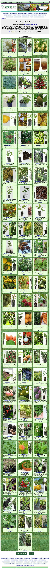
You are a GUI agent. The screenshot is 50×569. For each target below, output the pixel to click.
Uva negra (24, 382)
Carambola (22, 235)
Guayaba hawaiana (40, 491)
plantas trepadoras (42, 560)
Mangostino (37, 181)
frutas (13, 563)
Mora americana (6, 418)
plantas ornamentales (8, 15)
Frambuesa (22, 307)
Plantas (2, 18)
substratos (13, 561)
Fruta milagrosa (7, 145)
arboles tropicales (14, 560)
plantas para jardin (17, 16)
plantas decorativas (25, 15)
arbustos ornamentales (27, 563)
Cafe (39, 89)
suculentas (31, 560)
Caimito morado (22, 127)
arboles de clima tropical (44, 558)
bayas (31, 16)
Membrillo (7, 289)
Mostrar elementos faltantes (26, 37)
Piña (39, 528)
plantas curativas (34, 15)
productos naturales (19, 558)
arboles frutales (6, 13)
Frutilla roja (8, 71)
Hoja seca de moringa (25, 472)
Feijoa (23, 271)
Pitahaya (38, 235)
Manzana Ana (7, 400)
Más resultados (21, 553)
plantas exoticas (27, 558)
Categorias (19, 2)
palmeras (35, 560)
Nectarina (23, 289)
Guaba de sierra (23, 528)
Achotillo (23, 345)
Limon (8, 271)
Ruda (8, 89)
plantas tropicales (13, 13)
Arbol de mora (22, 436)
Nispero (23, 326)
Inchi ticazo (8, 163)
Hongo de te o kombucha (39, 71)
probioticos (46, 561)
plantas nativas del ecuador (39, 16)
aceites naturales (19, 563)
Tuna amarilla (8, 345)
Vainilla (7, 235)
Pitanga (7, 217)
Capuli (8, 491)
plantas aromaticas (25, 16)
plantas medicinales (43, 13)
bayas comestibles (4, 558)
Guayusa (38, 145)
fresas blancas (26, 565)
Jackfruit (7, 181)
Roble (8, 528)
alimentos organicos (6, 561)
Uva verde (23, 418)
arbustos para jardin (7, 563)
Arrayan (38, 307)
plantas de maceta (9, 16)
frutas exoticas (43, 563)
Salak (23, 217)
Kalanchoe (7, 472)
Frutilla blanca (37, 52)
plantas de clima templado (33, 13)
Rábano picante (23, 89)
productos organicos (42, 15)
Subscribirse (43, 9)
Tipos (31, 2)
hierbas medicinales (17, 15)
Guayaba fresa (22, 491)
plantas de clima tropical (22, 13)
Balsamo (38, 418)
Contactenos (12, 31)
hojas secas (12, 558)
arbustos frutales (36, 563)
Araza (8, 127)
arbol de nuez (33, 561)
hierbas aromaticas (34, 558)
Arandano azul (23, 52)
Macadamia (22, 181)
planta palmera (26, 561)
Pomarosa (6, 199)
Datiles (23, 253)
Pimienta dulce (38, 199)
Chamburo (22, 546)
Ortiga (8, 454)
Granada (23, 145)
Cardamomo (6, 253)
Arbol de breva (39, 472)
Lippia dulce (38, 436)
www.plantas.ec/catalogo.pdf (30, 24)
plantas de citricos (19, 565)
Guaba (38, 364)
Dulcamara (7, 382)
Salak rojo (38, 217)
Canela (38, 326)
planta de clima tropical (23, 560)
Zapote (23, 364)
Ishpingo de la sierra (23, 510)
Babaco (38, 510)
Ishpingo (23, 163)
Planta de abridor (38, 289)
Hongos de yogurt (8, 52)
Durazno (23, 454)
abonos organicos (19, 561)
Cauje (8, 326)
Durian (38, 127)
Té (39, 382)
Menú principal (7, 2)
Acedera (38, 271)
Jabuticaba (38, 163)
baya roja (32, 565)
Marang (23, 199)
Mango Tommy (37, 400)
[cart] (43, 2)
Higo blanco (22, 400)
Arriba (31, 553)
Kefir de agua (23, 71)
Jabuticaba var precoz (8, 510)
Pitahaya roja (7, 364)
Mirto (39, 253)
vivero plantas (7, 560)
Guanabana (37, 345)
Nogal (8, 436)
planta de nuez (39, 561)
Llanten (38, 454)
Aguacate (7, 307)
